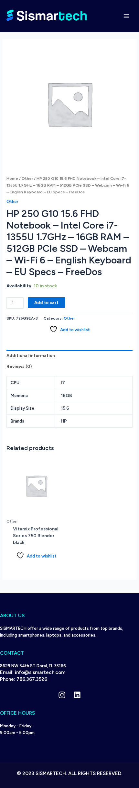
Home (12, 178)
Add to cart (46, 302)
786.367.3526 (31, 679)
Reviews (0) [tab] (19, 366)
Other (27, 178)
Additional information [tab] (30, 355)
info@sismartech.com (40, 672)
